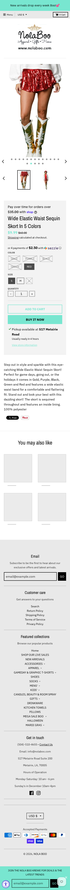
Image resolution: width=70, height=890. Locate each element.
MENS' (34, 685)
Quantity (13, 288)
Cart (62, 14)
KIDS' (33, 690)
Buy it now (35, 320)
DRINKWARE (35, 703)
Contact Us (46, 744)
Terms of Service (35, 619)
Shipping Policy (35, 615)
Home (35, 650)
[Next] (65, 161)
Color (11, 252)
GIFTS (34, 698)
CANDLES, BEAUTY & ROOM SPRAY (35, 694)
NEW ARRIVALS (35, 659)
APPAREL (33, 668)
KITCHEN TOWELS (35, 707)
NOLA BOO (40, 854)
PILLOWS (35, 712)
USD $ (21, 14)
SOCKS (33, 681)
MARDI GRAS (34, 725)
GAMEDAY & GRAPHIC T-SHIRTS (34, 672)
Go (54, 883)
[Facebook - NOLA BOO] (31, 793)
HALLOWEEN (35, 720)
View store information (24, 345)
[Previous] (4, 178)
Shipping (13, 237)
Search (35, 606)
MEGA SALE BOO (33, 716)
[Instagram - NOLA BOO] (38, 793)
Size (10, 274)
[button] (35, 248)
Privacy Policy (35, 624)
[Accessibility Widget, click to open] (6, 884)
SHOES (35, 677)
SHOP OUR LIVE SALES (35, 655)
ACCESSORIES (34, 664)
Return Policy (35, 611)
